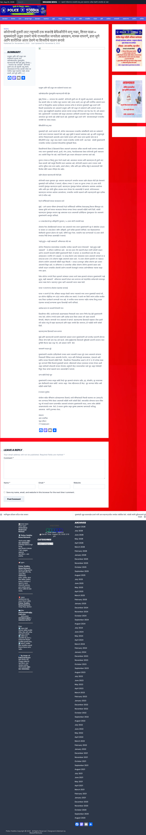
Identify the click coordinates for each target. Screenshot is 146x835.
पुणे (75, 19)
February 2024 (81, 648)
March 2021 (80, 789)
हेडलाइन (5, 19)
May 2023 (79, 684)
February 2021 (81, 794)
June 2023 (79, 680)
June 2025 (79, 583)
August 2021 (80, 769)
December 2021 (81, 753)
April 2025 (79, 591)
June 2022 (79, 729)
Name (7, 483)
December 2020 (81, 802)
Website (77, 483)
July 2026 (79, 531)
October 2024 (80, 616)
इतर (20, 19)
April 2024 (79, 640)
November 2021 (81, 757)
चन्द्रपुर (68, 19)
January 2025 (80, 603)
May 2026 (79, 539)
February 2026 (81, 551)
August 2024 (80, 624)
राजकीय (87, 19)
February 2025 (81, 599)
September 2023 (82, 668)
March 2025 (80, 595)
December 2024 (81, 608)
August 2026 (80, 527)
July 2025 (79, 579)
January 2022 (80, 749)
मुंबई (53, 19)
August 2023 (80, 672)
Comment (9, 458)
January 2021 (80, 798)
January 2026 (80, 555)
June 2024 (79, 632)
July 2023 (79, 676)
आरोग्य (134, 19)
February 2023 (81, 696)
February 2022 (81, 745)
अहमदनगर (126, 19)
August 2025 (80, 575)
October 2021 (80, 761)
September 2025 (82, 571)
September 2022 (82, 717)
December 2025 (81, 559)
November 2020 (81, 806)
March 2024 (80, 644)
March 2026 (80, 547)
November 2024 (81, 612)
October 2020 (80, 810)
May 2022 (79, 733)
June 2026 (79, 535)
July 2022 (79, 725)
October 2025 (80, 567)
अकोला (108, 19)
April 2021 (79, 785)
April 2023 (79, 688)
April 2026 (79, 543)
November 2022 (81, 709)
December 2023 (81, 656)
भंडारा (95, 19)
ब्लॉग (80, 19)
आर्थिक (142, 19)
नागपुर (60, 19)
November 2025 (81, 563)
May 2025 (79, 587)
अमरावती (116, 19)
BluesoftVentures (36, 833)
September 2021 (81, 765)
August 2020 (80, 818)
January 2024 (80, 652)
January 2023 (80, 701)
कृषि (101, 19)
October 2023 (80, 664)
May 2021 (79, 781)
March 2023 (80, 692)
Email (42, 483)
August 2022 (80, 721)
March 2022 (80, 741)
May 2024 (79, 636)
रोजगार (13, 19)
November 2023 (81, 660)
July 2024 (79, 628)
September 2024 (82, 620)
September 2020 (82, 814)
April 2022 (79, 737)
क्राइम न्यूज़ (28, 19)
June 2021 (79, 777)
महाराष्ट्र (46, 19)
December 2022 (81, 705)
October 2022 (80, 713)
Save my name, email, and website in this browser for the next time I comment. (40, 492)
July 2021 (79, 773)
